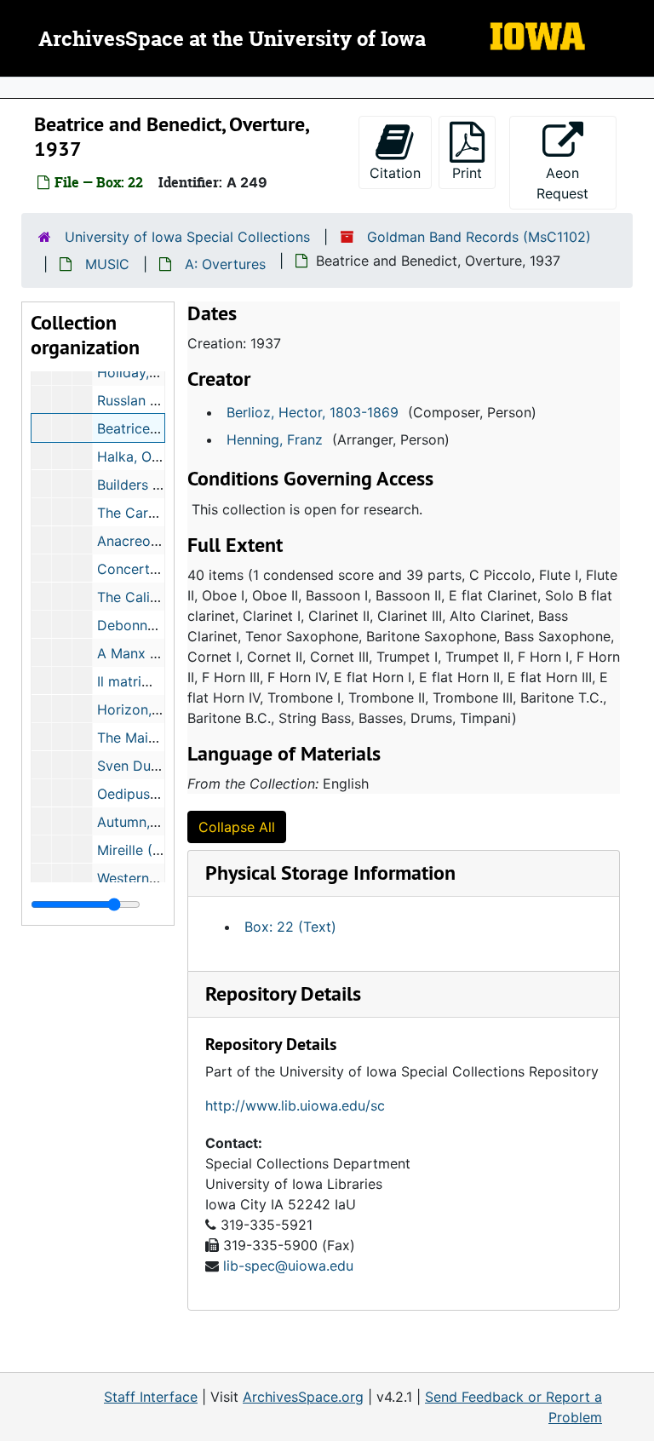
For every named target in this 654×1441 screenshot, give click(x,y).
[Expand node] (637, 87)
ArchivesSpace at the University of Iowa (232, 40)
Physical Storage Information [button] (330, 872)
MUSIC (107, 264)
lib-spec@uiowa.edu (288, 1265)
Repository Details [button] (283, 993)
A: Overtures (225, 264)
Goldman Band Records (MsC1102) (479, 236)
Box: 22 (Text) (290, 926)
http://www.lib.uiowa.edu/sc (295, 1105)
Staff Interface (151, 1396)
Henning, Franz (275, 439)
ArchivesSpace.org (303, 1396)
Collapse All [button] (236, 826)
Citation (395, 172)
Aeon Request (576, 183)
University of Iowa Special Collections (187, 236)
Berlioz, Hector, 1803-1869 (313, 412)
